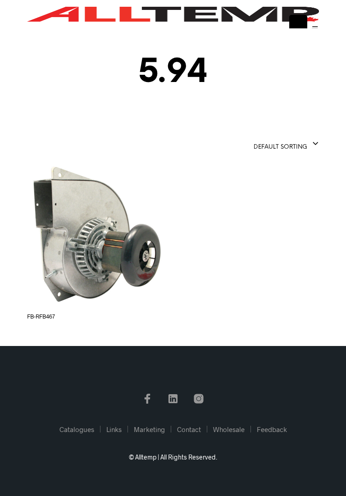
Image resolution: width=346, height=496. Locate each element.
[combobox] (264, 144)
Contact (189, 429)
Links (114, 429)
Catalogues (76, 429)
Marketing (149, 429)
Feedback (272, 429)
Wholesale (229, 429)
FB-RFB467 (41, 316)
